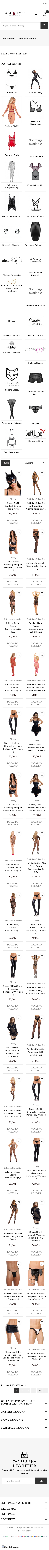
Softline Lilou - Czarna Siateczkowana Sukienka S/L (36, 627)
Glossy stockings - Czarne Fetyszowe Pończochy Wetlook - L (13, 747)
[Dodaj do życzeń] (19, 473)
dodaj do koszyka (13, 521)
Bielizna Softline (35, 441)
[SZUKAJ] (44, 25)
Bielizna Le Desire (11, 352)
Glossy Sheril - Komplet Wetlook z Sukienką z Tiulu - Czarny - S (13, 1051)
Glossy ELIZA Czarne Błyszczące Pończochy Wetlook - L (13, 990)
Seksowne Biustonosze (36, 122)
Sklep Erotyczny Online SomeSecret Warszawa (18, 1402)
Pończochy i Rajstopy (11, 423)
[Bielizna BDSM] (11, 110)
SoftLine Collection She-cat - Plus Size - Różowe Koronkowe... (36, 687)
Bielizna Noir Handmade (11, 289)
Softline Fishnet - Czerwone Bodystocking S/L (12, 687)
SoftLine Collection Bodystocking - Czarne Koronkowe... (36, 506)
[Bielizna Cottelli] (35, 321)
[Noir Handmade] (35, 142)
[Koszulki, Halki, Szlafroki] (35, 171)
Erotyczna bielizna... (12, 216)
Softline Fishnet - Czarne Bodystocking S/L (12, 1175)
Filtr (6, 462)
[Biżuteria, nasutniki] (11, 231)
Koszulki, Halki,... (35, 185)
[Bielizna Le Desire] (11, 344)
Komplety (12, 92)
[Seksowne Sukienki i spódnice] (35, 231)
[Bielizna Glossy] (11, 377)
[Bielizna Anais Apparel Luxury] (35, 259)
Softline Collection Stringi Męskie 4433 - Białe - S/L (36, 1356)
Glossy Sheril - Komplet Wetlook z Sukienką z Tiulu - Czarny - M (36, 1236)
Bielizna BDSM (12, 126)
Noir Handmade (35, 156)
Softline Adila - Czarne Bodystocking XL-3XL (12, 627)
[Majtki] (35, 409)
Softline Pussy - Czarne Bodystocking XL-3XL (12, 928)
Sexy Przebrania (12, 452)
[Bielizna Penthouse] (35, 291)
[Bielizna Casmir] (35, 349)
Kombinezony (35, 92)
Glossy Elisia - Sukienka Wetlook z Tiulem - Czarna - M (36, 747)
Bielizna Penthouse (35, 305)
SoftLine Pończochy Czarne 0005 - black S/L (36, 566)
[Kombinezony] (35, 79)
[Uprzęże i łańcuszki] (35, 203)
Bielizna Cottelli (35, 335)
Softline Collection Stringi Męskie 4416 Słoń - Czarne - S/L (36, 1296)
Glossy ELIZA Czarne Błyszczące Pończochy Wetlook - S (36, 1174)
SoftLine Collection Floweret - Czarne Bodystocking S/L (13, 1113)
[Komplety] (11, 79)
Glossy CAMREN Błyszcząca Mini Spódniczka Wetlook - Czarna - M (13, 1356)
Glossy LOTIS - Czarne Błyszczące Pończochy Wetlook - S (36, 928)
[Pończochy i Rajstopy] (11, 409)
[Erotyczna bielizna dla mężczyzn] (35, 378)
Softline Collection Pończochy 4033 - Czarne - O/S (36, 1052)
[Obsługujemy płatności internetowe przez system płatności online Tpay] (24, 1536)
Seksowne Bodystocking (12, 186)
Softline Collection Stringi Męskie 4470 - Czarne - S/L (13, 1296)
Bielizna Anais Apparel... (35, 273)
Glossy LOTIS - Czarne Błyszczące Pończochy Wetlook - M (36, 1113)
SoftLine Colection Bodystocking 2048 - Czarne (13, 1236)
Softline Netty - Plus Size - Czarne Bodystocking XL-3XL (36, 867)
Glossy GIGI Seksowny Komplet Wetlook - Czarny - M (13, 565)
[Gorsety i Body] (11, 141)
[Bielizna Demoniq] (11, 321)
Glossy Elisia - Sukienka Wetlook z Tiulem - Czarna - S (36, 807)
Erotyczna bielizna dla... (35, 392)
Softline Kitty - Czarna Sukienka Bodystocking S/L (12, 867)
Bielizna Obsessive (12, 275)
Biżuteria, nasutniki (11, 245)
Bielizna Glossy (11, 389)
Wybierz (35, 462)
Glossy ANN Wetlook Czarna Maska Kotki (13, 506)
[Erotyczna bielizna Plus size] (11, 203)
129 (39, 1390)
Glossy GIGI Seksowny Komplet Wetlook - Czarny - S (13, 807)
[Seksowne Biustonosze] (35, 108)
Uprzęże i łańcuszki (35, 216)
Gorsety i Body (12, 155)
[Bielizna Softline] (35, 432)
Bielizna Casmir (35, 363)
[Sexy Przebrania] (11, 438)
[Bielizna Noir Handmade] (11, 282)
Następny (45, 1390)
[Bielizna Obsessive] (11, 261)
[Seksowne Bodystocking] (11, 171)
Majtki (35, 423)
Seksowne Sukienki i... (35, 245)
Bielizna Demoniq (11, 335)
